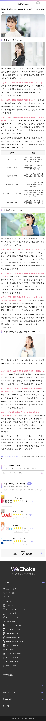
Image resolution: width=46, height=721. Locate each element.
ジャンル (6, 582)
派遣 (17, 456)
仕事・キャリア (9, 456)
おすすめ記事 (8, 675)
